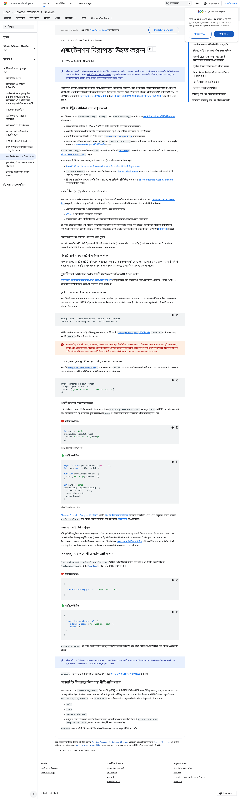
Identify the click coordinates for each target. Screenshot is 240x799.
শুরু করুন (224, 34)
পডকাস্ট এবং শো (113, 781)
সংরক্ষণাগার (112, 777)
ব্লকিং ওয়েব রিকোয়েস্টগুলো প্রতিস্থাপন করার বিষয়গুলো (136, 96)
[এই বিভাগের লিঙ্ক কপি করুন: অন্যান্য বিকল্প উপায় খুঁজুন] (93, 527)
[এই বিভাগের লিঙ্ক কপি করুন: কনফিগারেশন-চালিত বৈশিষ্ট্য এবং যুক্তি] (107, 237)
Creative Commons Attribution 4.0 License (110, 742)
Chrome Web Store (100, 18)
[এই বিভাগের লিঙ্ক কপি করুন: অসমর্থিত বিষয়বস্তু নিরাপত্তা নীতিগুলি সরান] (123, 682)
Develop (49, 12)
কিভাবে (47, 18)
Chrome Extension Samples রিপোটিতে (79, 515)
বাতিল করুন (200, 34)
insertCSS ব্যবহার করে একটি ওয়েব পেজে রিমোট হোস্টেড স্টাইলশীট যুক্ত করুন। (103, 166)
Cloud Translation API (99, 30)
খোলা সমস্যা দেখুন (48, 772)
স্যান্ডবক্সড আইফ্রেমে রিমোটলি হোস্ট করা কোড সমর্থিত (86, 280)
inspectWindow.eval (128, 171)
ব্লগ (71, 3)
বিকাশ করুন (34, 18)
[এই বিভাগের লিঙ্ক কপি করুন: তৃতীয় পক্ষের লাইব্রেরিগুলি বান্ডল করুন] (108, 292)
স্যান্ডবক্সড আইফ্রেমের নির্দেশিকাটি (89, 144)
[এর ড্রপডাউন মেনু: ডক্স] (49, 3)
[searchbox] (18, 27)
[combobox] (178, 3)
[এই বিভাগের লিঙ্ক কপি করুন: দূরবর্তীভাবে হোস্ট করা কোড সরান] (110, 191)
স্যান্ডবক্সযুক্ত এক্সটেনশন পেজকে (126, 674)
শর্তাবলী (44, 793)
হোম (62, 40)
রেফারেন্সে (122, 519)
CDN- (69, 214)
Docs (6, 12)
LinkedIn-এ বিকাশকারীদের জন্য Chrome (190, 777)
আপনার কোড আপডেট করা (93, 96)
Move (73, 154)
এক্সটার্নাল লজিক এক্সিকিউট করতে (159, 116)
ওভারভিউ (7, 18)
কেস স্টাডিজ (60, 3)
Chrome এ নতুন (85, 3)
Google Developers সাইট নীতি (88, 745)
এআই (57, 18)
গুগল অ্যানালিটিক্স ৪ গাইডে (129, 541)
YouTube (177, 772)
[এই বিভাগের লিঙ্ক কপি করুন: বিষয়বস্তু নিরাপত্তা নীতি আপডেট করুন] (116, 554)
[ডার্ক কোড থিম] (172, 315)
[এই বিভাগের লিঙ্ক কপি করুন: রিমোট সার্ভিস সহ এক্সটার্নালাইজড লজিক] (110, 256)
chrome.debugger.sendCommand (156, 179)
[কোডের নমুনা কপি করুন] (177, 315)
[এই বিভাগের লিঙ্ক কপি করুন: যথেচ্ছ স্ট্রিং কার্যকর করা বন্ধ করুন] (109, 108)
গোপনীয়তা (53, 793)
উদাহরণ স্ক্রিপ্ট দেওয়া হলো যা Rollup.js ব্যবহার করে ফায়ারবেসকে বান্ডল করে (127, 351)
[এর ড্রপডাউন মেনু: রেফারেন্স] (75, 18)
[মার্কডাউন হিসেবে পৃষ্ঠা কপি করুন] (150, 49)
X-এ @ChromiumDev (183, 768)
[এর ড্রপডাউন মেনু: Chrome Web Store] (112, 18)
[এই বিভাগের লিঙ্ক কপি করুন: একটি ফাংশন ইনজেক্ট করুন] (95, 403)
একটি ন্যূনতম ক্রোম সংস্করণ (96, 78)
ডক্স (44, 3)
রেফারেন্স (68, 18)
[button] (16, 48)
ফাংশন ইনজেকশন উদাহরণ (117, 515)
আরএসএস (178, 781)
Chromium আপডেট (115, 768)
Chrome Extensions (26, 12)
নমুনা (84, 18)
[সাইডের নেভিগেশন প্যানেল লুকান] (33, 794)
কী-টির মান (134, 332)
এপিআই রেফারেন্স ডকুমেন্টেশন (99, 74)
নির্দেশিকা (162, 229)
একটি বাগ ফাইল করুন (49, 768)
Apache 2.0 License (162, 742)
